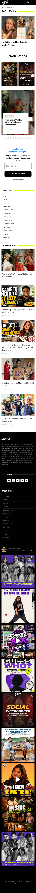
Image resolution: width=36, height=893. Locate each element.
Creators (9, 116)
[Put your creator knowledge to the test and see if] (18, 675)
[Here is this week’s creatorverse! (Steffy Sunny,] (18, 571)
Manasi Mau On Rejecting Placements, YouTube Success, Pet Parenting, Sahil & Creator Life (17, 347)
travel (6, 234)
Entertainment (8, 210)
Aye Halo (6, 196)
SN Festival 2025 (9, 224)
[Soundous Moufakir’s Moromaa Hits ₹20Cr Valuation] (18, 369)
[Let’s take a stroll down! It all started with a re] (18, 641)
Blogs (6, 199)
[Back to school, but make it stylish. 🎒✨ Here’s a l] (18, 814)
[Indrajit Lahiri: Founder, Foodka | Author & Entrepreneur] (18, 405)
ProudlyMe (7, 217)
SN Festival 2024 (9, 220)
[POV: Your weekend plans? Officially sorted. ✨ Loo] (18, 710)
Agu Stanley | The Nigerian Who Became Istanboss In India (14, 122)
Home (3, 7)
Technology (8, 231)
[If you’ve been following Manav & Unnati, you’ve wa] (18, 745)
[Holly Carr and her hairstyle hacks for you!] (18, 27)
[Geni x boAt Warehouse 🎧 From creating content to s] (18, 606)
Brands (6, 203)
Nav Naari (7, 213)
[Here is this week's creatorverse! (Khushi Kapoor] (18, 849)
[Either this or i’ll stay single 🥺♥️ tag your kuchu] (18, 779)
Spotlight (7, 227)
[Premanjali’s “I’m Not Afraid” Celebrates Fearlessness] (18, 260)
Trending (7, 238)
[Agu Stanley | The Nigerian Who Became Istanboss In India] (18, 296)
